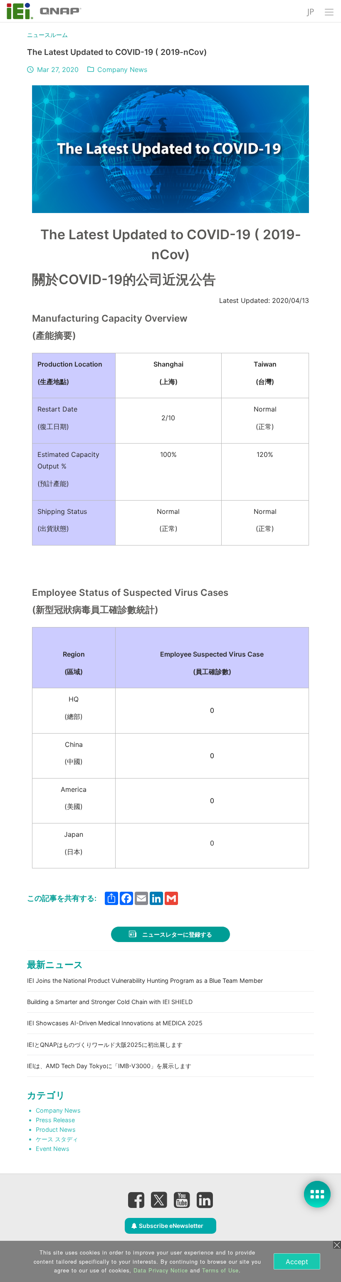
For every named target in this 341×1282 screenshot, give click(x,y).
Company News (122, 69)
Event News (52, 1148)
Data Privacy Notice (160, 1270)
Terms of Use (220, 1270)
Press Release (55, 1119)
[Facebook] (136, 1199)
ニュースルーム (47, 34)
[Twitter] (159, 1197)
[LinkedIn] (205, 1199)
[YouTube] (182, 1199)
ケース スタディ (57, 1139)
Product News (56, 1129)
